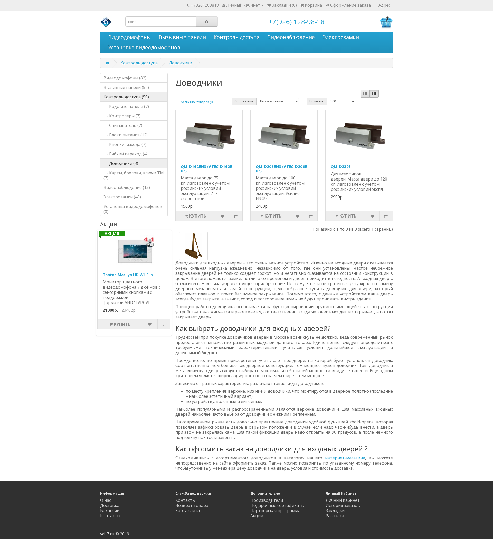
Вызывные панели (182, 37)
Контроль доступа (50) (126, 97)
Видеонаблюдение (291, 37)
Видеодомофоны (129, 37)
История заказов (343, 505)
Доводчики (180, 63)
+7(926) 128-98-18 (297, 21)
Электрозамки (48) (122, 197)
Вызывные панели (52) (126, 87)
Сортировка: (244, 101)
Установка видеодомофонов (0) (132, 209)
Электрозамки (341, 37)
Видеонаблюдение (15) (126, 187)
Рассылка (335, 515)
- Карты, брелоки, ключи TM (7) (133, 175)
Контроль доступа (237, 37)
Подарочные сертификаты (277, 505)
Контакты (110, 515)
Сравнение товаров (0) (196, 102)
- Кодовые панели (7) (126, 106)
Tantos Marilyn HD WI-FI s (128, 274)
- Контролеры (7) (121, 116)
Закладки (335, 510)
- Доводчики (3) (120, 163)
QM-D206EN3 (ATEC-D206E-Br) (282, 168)
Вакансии (109, 510)
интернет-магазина (345, 458)
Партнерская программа (275, 510)
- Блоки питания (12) (125, 135)
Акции (256, 515)
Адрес (384, 5)
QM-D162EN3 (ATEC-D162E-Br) (207, 168)
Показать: (316, 101)
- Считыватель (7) (122, 125)
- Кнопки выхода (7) (124, 144)
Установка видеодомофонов (144, 47)
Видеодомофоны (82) (124, 78)
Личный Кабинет (343, 500)
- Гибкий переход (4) (125, 154)
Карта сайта (187, 510)
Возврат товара (191, 505)
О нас (105, 500)
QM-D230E (341, 166)
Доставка (109, 505)
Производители (266, 500)
